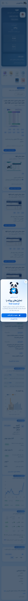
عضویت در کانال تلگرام (13, 315)
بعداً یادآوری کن (14, 319)
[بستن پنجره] (25, 281)
